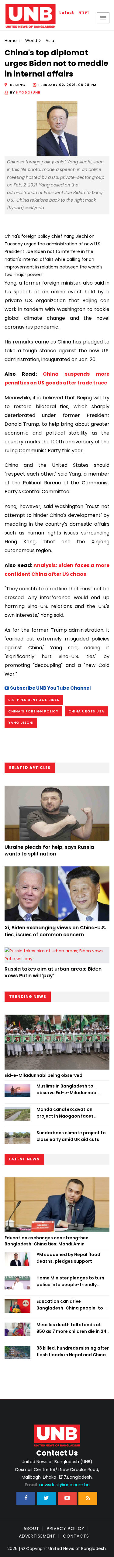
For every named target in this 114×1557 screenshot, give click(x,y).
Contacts (76, 1536)
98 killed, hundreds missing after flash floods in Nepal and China (72, 1351)
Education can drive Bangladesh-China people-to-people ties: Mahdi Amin (70, 1305)
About (31, 1528)
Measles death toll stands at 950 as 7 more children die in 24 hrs (71, 1328)
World (31, 40)
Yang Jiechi (20, 722)
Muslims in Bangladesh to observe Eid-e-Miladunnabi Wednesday (67, 1089)
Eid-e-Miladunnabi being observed (43, 1075)
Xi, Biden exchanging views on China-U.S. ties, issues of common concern (55, 931)
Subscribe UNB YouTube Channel (50, 688)
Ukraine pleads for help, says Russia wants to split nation (49, 850)
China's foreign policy (33, 711)
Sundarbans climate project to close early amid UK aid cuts (71, 1136)
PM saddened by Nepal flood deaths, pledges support (68, 1257)
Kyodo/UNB (28, 92)
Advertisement (37, 1536)
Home (11, 40)
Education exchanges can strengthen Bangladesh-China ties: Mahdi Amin (46, 1241)
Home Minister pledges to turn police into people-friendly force (70, 1281)
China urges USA (86, 711)
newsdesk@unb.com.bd (57, 1485)
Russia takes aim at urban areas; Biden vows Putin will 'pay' (53, 972)
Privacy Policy (66, 1528)
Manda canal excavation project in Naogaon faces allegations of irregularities (67, 1113)
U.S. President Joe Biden (34, 699)
